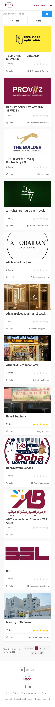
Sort (38, 20)
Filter (16, 20)
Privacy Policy (12, 693)
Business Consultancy (39, 123)
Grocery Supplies (42, 431)
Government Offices (40, 637)
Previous (29, 648)
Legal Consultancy (41, 277)
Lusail (11, 277)
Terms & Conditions (29, 693)
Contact (45, 693)
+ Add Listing (39, 5)
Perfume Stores (42, 380)
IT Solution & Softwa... (39, 71)
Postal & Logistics (41, 483)
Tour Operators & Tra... (39, 226)
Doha (11, 71)
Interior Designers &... (40, 328)
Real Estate (44, 174)
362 (34, 653)
